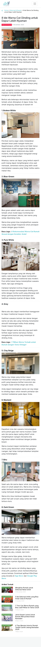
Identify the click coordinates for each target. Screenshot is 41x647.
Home (6, 10)
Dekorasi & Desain (15, 10)
